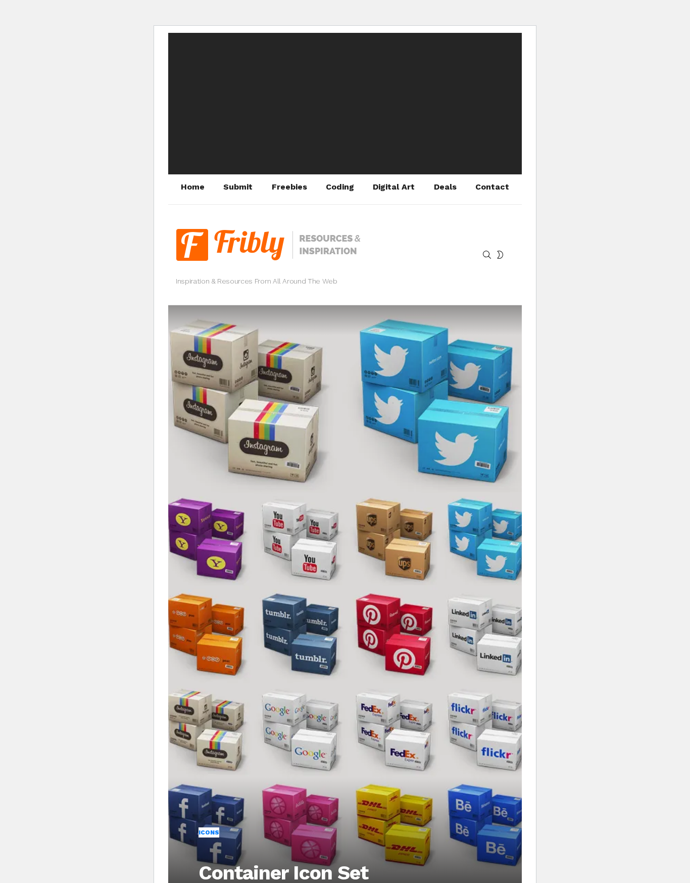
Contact (492, 187)
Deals (445, 187)
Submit (238, 187)
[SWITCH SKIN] (500, 255)
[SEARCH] (487, 255)
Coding (340, 187)
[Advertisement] (345, 103)
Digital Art (394, 187)
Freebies (289, 187)
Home (193, 187)
